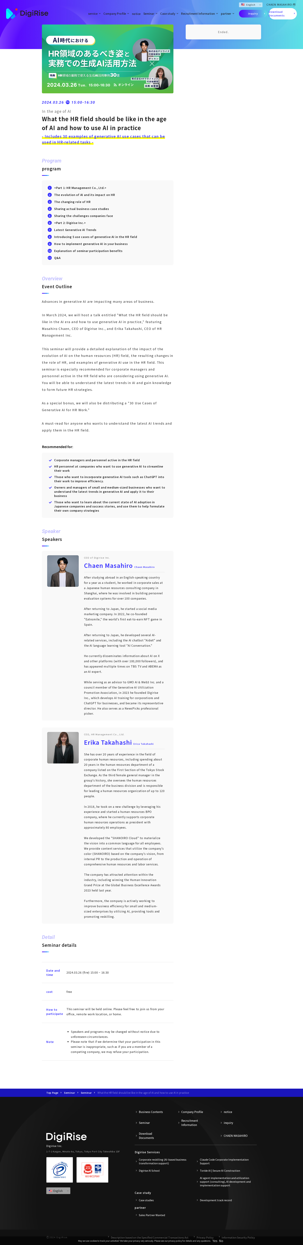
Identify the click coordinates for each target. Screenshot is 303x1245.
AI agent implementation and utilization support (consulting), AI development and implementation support (225, 1181)
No (221, 1241)
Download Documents (277, 13)
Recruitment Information (198, 13)
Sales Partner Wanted (152, 1215)
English (250, 4)
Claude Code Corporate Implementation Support (224, 1161)
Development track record (216, 1200)
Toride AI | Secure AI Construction (220, 1170)
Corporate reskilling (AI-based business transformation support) (162, 1161)
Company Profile (114, 13)
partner (226, 13)
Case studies (146, 1200)
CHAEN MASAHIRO (279, 4)
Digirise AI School (149, 1170)
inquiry (253, 13)
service (93, 13)
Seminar (148, 13)
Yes (215, 1241)
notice (136, 14)
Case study (167, 13)
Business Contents (151, 1112)
